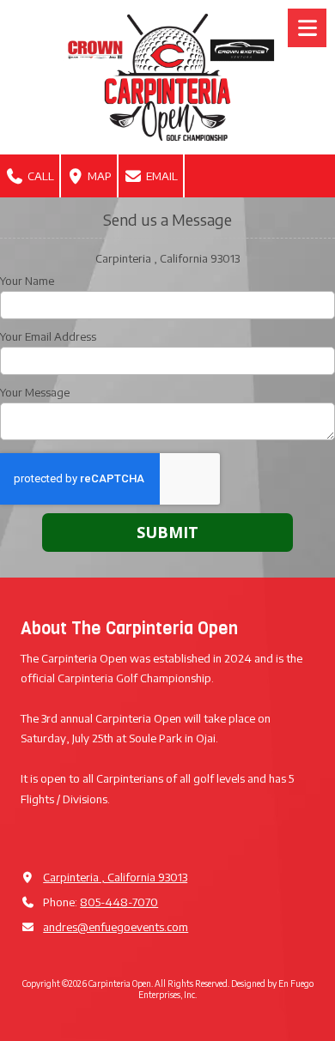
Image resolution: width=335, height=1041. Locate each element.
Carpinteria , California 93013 (115, 877)
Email (160, 176)
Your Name (27, 280)
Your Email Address (48, 336)
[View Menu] (307, 28)
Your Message (35, 392)
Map (98, 176)
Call (39, 176)
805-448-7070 (119, 902)
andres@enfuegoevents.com (115, 927)
